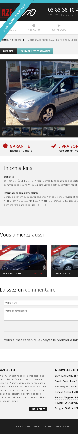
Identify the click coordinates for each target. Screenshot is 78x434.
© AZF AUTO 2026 (23, 426)
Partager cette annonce (35, 51)
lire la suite (38, 409)
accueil (37, 426)
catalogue (59, 29)
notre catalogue (64, 426)
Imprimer (8, 51)
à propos (49, 426)
